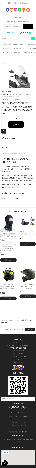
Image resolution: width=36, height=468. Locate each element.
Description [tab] (6, 154)
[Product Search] (18, 399)
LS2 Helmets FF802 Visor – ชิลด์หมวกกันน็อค (26, 234)
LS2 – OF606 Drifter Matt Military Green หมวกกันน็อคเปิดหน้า (26, 286)
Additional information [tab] (18, 154)
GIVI (10, 94)
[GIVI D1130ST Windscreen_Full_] (22, 75)
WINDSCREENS (14, 96)
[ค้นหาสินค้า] (16, 38)
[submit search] (33, 38)
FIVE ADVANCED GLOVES (18, 357)
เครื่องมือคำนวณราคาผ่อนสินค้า (18, 345)
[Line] (20, 432)
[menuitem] (13, 3)
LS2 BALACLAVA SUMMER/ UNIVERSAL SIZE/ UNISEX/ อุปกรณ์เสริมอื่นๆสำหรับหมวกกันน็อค (8, 236)
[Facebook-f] (3, 144)
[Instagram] (9, 144)
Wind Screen (9, 99)
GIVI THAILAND (18, 351)
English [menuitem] (25, 3)
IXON (18, 360)
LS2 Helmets (18, 363)
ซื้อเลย (17, 125)
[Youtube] (13, 432)
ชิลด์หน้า (17, 99)
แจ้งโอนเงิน (18, 342)
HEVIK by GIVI (18, 354)
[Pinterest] (6, 144)
